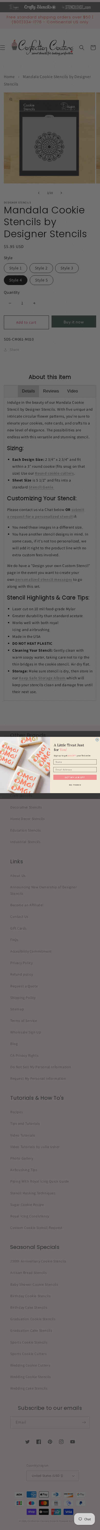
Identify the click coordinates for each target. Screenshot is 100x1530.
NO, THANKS (75, 785)
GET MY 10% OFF (75, 777)
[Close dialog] (97, 739)
